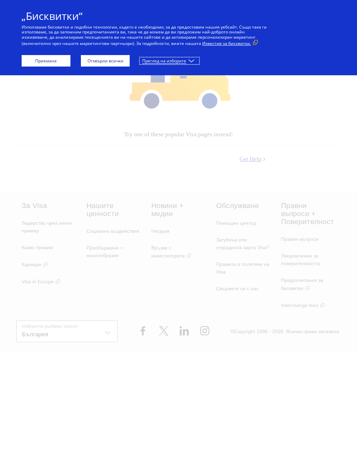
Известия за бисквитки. (226, 43)
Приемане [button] (46, 61)
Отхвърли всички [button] (105, 61)
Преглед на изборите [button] (164, 61)
